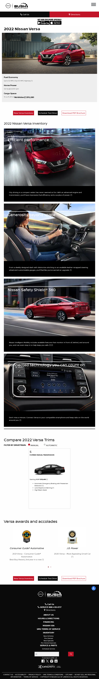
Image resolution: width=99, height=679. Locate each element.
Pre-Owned (48, 638)
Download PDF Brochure (73, 113)
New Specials (49, 640)
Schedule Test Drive (48, 113)
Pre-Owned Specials (48, 643)
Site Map (69, 674)
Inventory (48, 633)
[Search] (71, 654)
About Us (49, 615)
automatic (51, 445)
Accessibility (21, 674)
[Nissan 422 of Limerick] (16, 5)
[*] (25, 97)
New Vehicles (48, 636)
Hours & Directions (48, 618)
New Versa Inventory (23, 113)
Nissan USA (48, 626)
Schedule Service (48, 649)
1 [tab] (48, 567)
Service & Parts (48, 645)
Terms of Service (31, 677)
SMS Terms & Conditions (53, 674)
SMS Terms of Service (48, 629)
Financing (48, 622)
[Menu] (93, 4)
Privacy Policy (34, 674)
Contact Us (8, 674)
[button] (93, 588)
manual (35, 445)
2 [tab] (50, 567)
